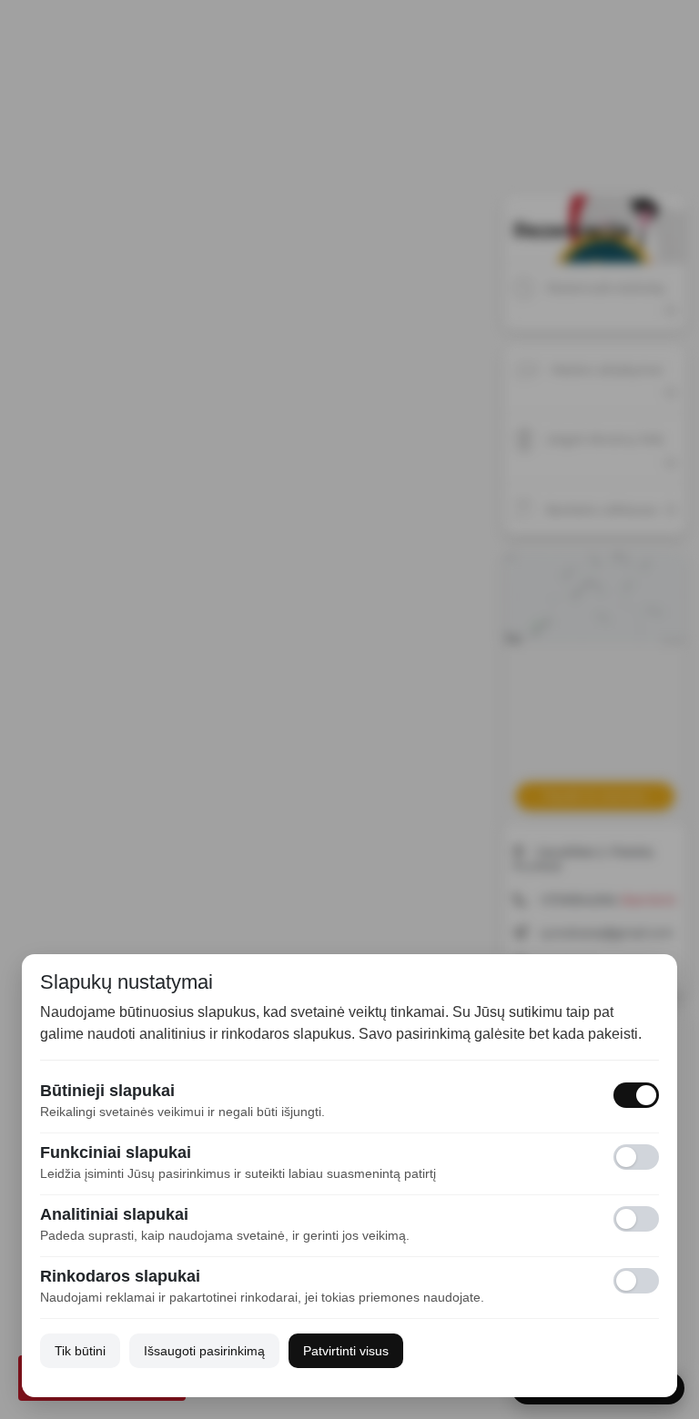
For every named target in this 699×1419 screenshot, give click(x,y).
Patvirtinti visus (346, 1351)
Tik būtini (80, 1351)
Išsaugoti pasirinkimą (204, 1351)
